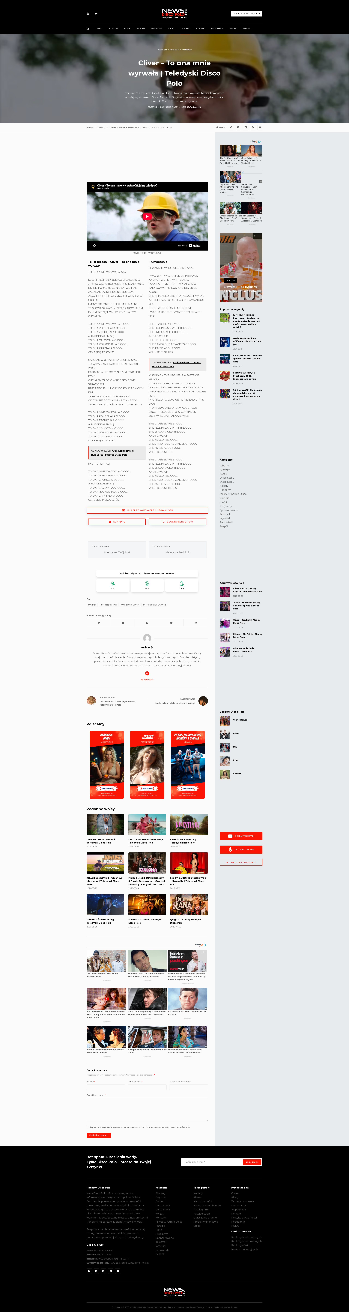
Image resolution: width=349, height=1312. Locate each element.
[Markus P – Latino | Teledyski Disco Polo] (147, 904)
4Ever (236, 733)
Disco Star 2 (227, 477)
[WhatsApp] (252, 127)
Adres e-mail (135, 1081)
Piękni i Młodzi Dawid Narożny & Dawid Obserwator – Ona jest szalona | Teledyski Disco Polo (146, 881)
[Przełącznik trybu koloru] (96, 13)
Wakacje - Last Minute (207, 1205)
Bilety (234, 1197)
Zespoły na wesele (242, 1201)
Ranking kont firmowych (246, 1241)
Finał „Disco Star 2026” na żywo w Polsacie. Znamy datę (247, 358)
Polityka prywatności (244, 1217)
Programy (215, 29)
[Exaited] (225, 774)
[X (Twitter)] (238, 127)
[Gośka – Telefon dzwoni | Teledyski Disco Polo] (105, 824)
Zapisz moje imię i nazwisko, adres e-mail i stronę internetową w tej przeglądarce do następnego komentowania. (140, 1127)
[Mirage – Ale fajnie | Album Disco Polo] (225, 637)
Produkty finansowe (205, 1221)
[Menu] (88, 13)
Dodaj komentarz (96, 1095)
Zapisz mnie (252, 1162)
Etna (235, 760)
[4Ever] (225, 734)
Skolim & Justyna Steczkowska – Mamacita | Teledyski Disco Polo (188, 881)
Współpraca (238, 1209)
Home (100, 29)
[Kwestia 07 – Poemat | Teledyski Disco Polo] (189, 824)
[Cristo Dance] (225, 721)
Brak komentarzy (169, 107)
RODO (235, 1225)
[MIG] (225, 747)
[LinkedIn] (245, 127)
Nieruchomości (202, 1201)
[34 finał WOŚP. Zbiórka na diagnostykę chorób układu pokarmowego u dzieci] (225, 393)
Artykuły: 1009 (147, 680)
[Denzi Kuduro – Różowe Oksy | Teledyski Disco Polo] (147, 824)
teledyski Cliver (130, 605)
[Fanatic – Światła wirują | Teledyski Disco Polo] (105, 904)
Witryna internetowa (180, 1081)
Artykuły (113, 29)
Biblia (196, 1225)
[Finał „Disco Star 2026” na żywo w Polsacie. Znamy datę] (225, 359)
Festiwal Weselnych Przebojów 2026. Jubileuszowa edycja (244, 375)
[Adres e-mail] (260, 127)
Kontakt (236, 1213)
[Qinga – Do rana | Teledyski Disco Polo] (189, 904)
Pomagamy (238, 1205)
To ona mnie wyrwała (154, 605)
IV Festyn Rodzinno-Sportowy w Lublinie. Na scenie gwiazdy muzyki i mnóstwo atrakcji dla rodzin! (246, 321)
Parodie (200, 29)
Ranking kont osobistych (246, 1237)
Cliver (92, 605)
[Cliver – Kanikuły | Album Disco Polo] (225, 623)
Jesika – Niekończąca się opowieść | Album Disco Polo (246, 605)
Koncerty (225, 489)
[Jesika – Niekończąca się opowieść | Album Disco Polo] (225, 606)
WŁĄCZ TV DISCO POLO (247, 13)
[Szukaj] (88, 29)
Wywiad (225, 518)
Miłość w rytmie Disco (233, 493)
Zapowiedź (156, 29)
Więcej (246, 29)
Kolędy (224, 485)
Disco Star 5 (227, 481)
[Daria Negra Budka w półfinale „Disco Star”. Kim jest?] (225, 342)
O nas (234, 1193)
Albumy (141, 29)
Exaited (237, 773)
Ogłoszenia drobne (205, 1217)
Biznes (197, 1197)
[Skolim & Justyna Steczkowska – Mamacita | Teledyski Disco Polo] (189, 863)
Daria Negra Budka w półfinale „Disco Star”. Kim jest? (247, 341)
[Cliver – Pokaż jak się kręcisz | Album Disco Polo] (225, 592)
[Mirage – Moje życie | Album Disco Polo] (225, 652)
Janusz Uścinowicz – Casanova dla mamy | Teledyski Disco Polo (105, 881)
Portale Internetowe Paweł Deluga (186, 1307)
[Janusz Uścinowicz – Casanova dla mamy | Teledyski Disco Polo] (105, 863)
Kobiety (198, 1193)
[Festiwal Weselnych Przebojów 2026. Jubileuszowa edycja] (225, 376)
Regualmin (238, 1221)
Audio (171, 29)
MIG (235, 746)
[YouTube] (110, 1271)
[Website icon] (147, 673)
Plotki (127, 29)
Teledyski (185, 29)
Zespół (233, 29)
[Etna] (225, 761)
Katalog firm (201, 1209)
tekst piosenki (108, 605)
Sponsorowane (229, 510)
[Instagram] (103, 1271)
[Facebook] (231, 127)
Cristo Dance (240, 719)
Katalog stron (201, 1213)
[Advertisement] (147, 159)
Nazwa (91, 1081)
